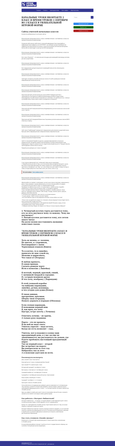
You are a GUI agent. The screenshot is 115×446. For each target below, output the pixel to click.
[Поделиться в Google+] (33, 435)
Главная (38, 10)
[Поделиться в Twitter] (36, 435)
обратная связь (75, 10)
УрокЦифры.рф (25, 443)
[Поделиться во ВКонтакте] (26, 435)
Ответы (45, 10)
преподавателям (54, 10)
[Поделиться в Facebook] (23, 435)
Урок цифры (65, 10)
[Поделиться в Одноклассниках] (29, 435)
